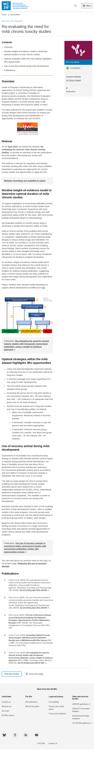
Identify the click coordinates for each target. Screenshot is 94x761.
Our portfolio (15, 15)
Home (4, 15)
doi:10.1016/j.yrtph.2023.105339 (33, 608)
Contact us (6, 702)
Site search (75, 5)
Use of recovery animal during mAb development (26, 66)
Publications (9, 70)
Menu (88, 6)
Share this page (36, 674)
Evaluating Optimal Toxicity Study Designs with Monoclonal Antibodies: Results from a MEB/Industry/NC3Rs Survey (29, 637)
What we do (6, 706)
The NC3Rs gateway (80, 723)
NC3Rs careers (8, 715)
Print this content (11, 674)
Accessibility (54, 702)
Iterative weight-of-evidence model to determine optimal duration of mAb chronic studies (25, 53)
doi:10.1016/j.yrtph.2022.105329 (33, 590)
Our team (5, 711)
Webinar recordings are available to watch (24, 181)
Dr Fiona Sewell (73, 80)
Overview (8, 47)
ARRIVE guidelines (80, 704)
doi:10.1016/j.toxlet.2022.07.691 (31, 663)
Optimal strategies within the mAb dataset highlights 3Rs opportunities (27, 60)
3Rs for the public (32, 706)
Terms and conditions (57, 714)
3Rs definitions (31, 702)
